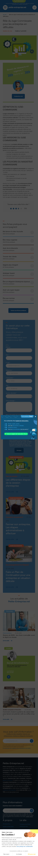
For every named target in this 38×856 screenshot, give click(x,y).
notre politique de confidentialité (24, 846)
